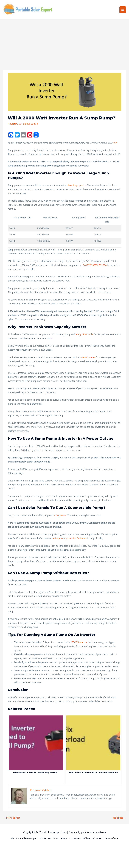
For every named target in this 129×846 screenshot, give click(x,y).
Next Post (119, 817)
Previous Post (11, 817)
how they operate (77, 185)
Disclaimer (75, 838)
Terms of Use (111, 838)
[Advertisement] (64, 43)
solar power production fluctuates (70, 538)
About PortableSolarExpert (24, 838)
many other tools (84, 334)
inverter (13, 123)
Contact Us (45, 838)
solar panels (60, 515)
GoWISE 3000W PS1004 (94, 265)
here (115, 142)
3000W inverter (87, 357)
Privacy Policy (60, 838)
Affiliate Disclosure (92, 838)
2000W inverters (78, 642)
